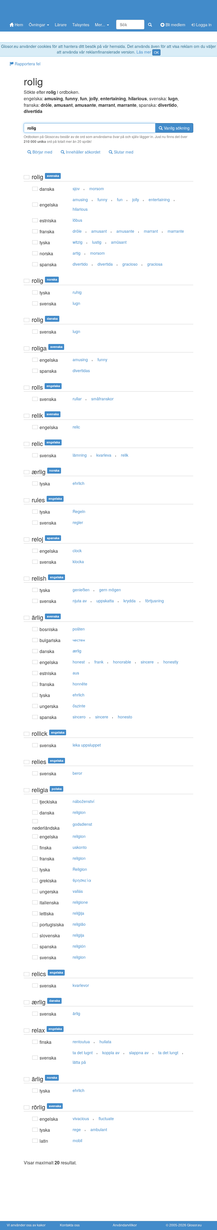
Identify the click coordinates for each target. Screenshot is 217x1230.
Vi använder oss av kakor (26, 1224)
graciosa (154, 264)
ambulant (98, 1129)
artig (77, 253)
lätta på (79, 1062)
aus (76, 673)
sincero (79, 717)
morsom (96, 188)
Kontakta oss (70, 1224)
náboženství (83, 801)
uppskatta (105, 600)
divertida (105, 264)
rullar (77, 398)
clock (77, 550)
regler (78, 522)
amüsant (119, 242)
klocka (78, 561)
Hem (18, 24)
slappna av (139, 1052)
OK (156, 52)
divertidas (81, 370)
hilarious (80, 209)
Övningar (37, 24)
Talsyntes (80, 24)
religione (80, 902)
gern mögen (110, 589)
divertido (80, 264)
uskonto (80, 847)
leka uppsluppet (87, 745)
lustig (96, 242)
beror (77, 773)
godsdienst (82, 824)
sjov (76, 188)
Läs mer (143, 52)
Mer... (100, 24)
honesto (125, 717)
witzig (78, 242)
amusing (80, 199)
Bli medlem (174, 24)
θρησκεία (82, 880)
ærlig (77, 651)
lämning (80, 455)
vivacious (81, 1118)
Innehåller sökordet (82, 152)
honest (79, 662)
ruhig (77, 292)
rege (77, 1129)
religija (78, 935)
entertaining (159, 199)
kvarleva (103, 455)
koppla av (111, 1052)
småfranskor (102, 398)
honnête (80, 684)
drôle (77, 231)
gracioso (130, 264)
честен (79, 640)
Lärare (61, 24)
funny (102, 199)
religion (79, 812)
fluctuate (106, 1118)
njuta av (80, 600)
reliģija (78, 913)
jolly (135, 199)
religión (79, 946)
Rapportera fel (27, 63)
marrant (151, 231)
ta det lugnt (83, 1052)
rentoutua (81, 1041)
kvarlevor (81, 985)
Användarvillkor (125, 1224)
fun (120, 199)
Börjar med (41, 152)
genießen (81, 589)
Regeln (79, 511)
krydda (129, 600)
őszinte (79, 706)
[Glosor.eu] (36, 9)
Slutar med (123, 152)
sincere (147, 662)
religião (79, 924)
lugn (76, 303)
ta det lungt (168, 1052)
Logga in (203, 24)
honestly (170, 662)
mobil (77, 1140)
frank (98, 662)
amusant (99, 231)
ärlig (76, 1013)
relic (76, 427)
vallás (78, 891)
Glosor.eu (194, 1224)
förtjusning (154, 600)
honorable (122, 662)
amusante (125, 231)
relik (124, 455)
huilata (105, 1041)
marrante (176, 231)
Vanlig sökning (176, 128)
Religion (80, 869)
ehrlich (78, 483)
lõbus (77, 220)
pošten (79, 629)
